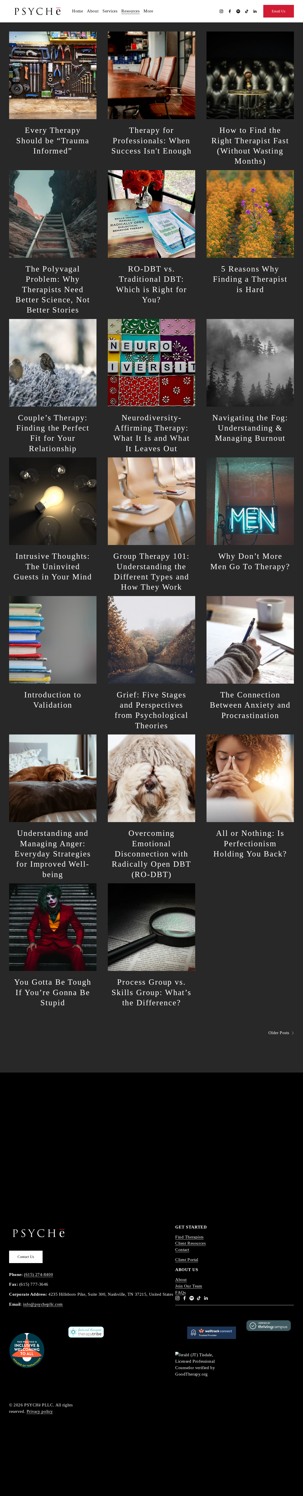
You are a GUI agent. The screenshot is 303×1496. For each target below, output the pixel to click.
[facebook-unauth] (230, 11)
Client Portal (186, 1259)
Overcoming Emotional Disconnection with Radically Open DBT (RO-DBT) (151, 854)
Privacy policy (40, 1411)
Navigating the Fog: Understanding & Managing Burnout (250, 428)
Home (77, 11)
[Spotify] (238, 11)
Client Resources (190, 1243)
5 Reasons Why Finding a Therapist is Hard (250, 279)
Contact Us (26, 1257)
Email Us (278, 11)
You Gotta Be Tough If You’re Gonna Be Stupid (52, 992)
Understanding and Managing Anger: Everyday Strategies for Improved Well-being (53, 854)
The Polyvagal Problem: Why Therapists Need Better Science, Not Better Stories (53, 289)
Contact (182, 1249)
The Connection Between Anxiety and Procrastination (250, 705)
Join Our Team (188, 1286)
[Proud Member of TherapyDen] (27, 1366)
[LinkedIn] (255, 11)
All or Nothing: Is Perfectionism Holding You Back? (250, 843)
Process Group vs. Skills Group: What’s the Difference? (151, 992)
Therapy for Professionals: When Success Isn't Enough (151, 140)
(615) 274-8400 (38, 1274)
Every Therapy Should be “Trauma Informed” (52, 140)
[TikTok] (246, 11)
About (181, 1279)
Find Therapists (189, 1237)
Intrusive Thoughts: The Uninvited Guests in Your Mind (53, 566)
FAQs (180, 1292)
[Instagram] (221, 11)
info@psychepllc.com (43, 1304)
